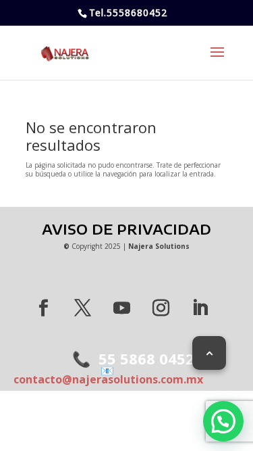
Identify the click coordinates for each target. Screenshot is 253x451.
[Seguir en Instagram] (161, 308)
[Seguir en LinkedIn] (200, 308)
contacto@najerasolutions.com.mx (108, 375)
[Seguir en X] (83, 308)
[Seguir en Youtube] (122, 308)
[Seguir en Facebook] (44, 308)
